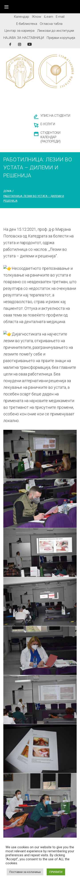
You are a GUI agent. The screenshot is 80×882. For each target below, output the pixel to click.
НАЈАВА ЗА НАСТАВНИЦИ (23, 38)
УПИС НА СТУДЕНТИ (55, 115)
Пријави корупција (61, 38)
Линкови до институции (55, 31)
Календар (21, 17)
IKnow (36, 17)
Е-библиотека (26, 24)
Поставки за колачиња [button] (25, 872)
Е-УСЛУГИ (47, 124)
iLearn (48, 17)
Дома (7, 191)
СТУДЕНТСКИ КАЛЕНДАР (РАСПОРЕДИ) (50, 137)
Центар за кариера (19, 31)
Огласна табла (51, 24)
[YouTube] (29, 44)
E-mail (60, 17)
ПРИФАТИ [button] (55, 872)
